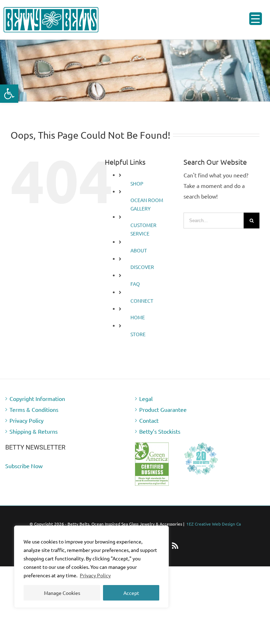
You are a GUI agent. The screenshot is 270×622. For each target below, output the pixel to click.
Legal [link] (146, 398)
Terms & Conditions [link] (33, 409)
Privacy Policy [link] (95, 575)
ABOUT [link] (138, 250)
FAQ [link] (135, 284)
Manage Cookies (62, 593)
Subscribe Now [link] (24, 465)
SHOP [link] (136, 183)
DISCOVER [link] (142, 267)
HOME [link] (137, 317)
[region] (91, 567)
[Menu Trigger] (255, 18)
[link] (9, 93)
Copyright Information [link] (37, 398)
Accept (131, 593)
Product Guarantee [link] (163, 409)
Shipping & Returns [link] (33, 431)
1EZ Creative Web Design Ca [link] (213, 524)
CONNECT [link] (141, 300)
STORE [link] (138, 334)
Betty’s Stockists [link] (159, 431)
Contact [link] (149, 420)
